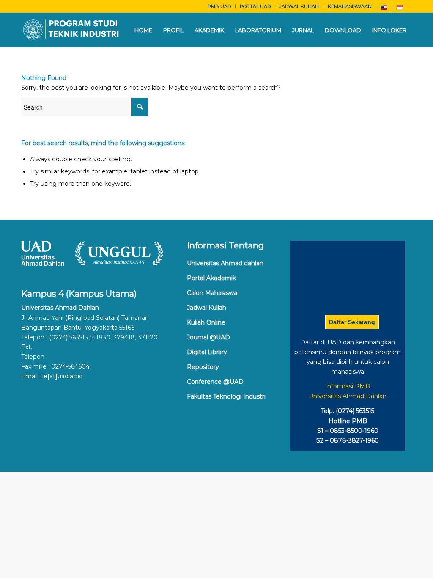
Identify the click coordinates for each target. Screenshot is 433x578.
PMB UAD (219, 6)
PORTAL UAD (255, 6)
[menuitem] (219, 6)
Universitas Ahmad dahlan (225, 263)
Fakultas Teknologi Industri (226, 396)
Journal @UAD (208, 337)
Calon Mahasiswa (212, 293)
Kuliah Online (206, 322)
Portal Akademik (211, 278)
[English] (384, 9)
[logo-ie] (71, 30)
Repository (203, 367)
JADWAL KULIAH (299, 6)
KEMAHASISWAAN (350, 6)
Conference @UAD (215, 381)
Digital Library (207, 352)
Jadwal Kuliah (206, 307)
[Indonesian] (399, 9)
